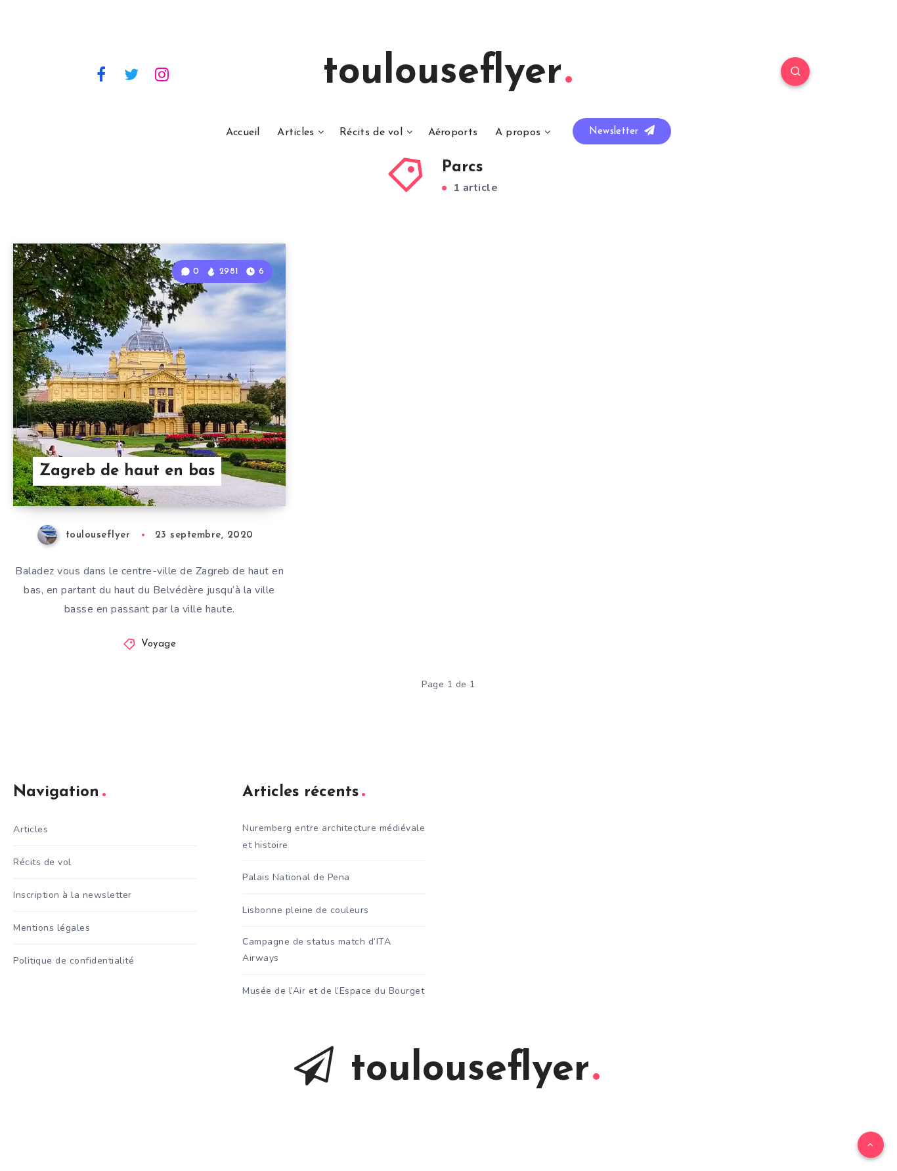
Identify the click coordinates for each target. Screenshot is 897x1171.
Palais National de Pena (296, 877)
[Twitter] (132, 73)
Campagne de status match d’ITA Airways (316, 949)
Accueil (243, 132)
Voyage (158, 644)
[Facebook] (101, 73)
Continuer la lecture (218, 466)
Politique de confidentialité (73, 960)
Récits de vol (371, 132)
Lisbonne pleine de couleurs (305, 910)
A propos (517, 132)
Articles (295, 132)
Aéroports (453, 132)
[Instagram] (162, 73)
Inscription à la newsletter (72, 895)
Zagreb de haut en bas (127, 471)
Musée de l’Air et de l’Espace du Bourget (333, 991)
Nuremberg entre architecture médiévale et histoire (333, 836)
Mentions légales (51, 928)
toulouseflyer (442, 73)
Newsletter (615, 132)
